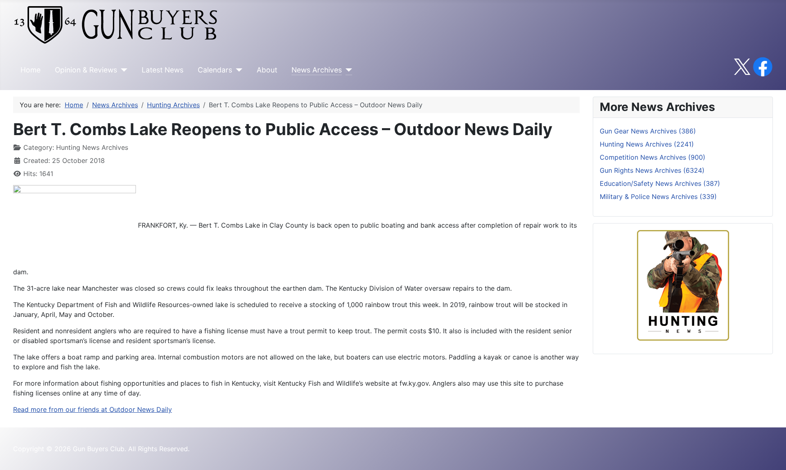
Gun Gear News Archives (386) (648, 131)
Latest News (162, 70)
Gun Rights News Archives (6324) (652, 170)
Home (30, 70)
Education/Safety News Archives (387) (660, 183)
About (267, 70)
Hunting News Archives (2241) (647, 144)
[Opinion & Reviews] (122, 70)
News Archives (316, 70)
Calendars (215, 70)
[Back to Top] (771, 454)
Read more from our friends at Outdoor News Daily (92, 409)
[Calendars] (237, 70)
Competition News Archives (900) (652, 157)
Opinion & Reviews (86, 70)
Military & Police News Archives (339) (658, 196)
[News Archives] (347, 70)
